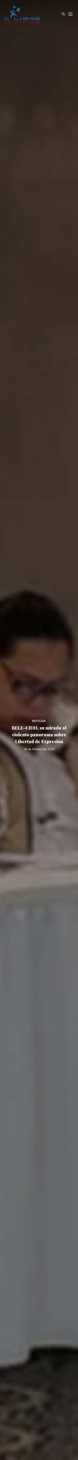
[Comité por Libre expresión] (22, 13)
